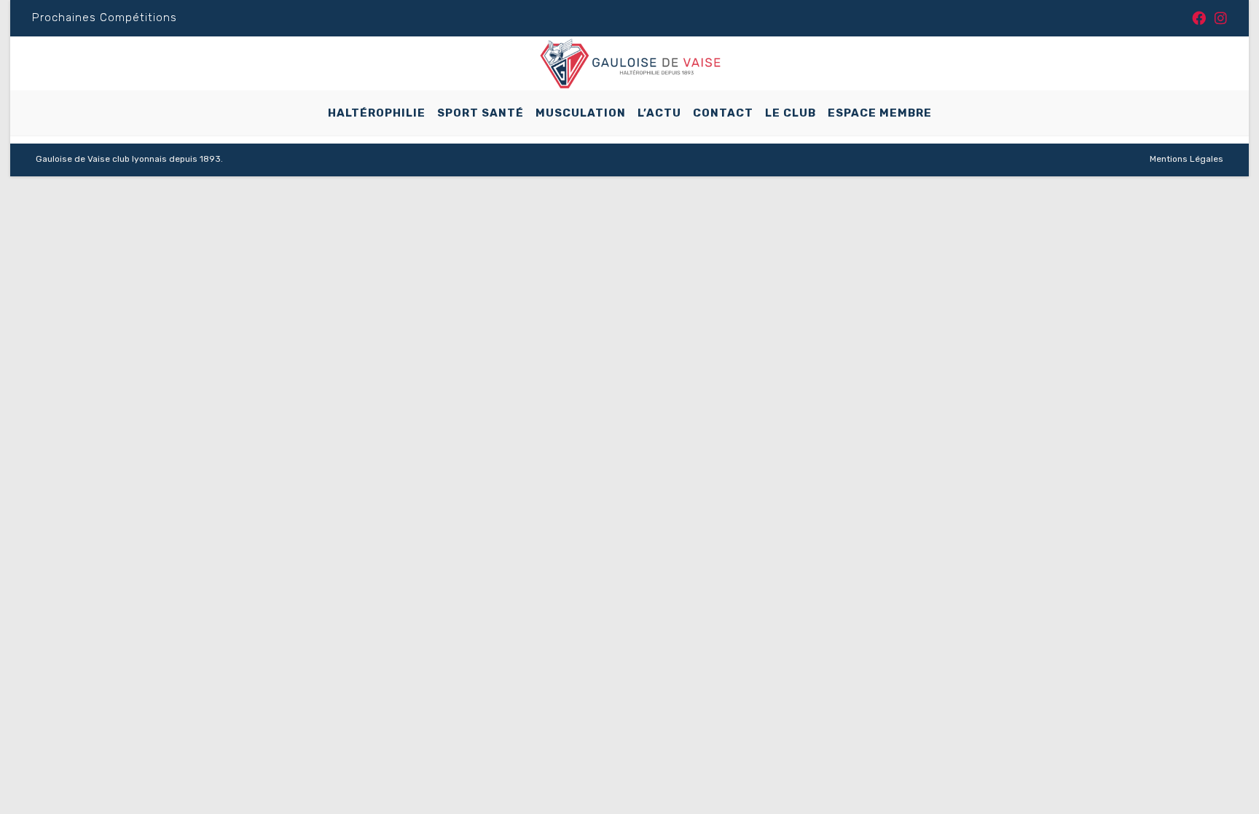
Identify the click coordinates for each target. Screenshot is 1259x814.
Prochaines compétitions (104, 17)
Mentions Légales (1186, 159)
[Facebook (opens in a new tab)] (1199, 18)
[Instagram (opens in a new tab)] (1218, 18)
